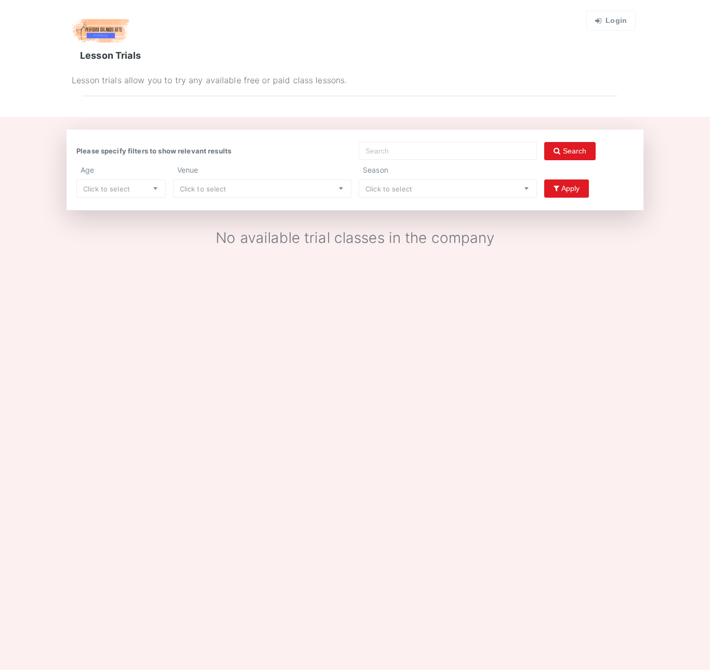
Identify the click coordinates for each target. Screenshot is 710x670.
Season (375, 169)
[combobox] (121, 188)
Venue (188, 169)
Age (87, 169)
